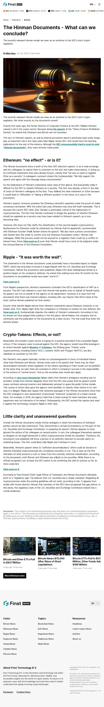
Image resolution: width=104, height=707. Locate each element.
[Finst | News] (12, 4)
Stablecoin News (46, 639)
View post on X (31, 241)
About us (77, 639)
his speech (59, 129)
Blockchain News (46, 624)
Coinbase (47, 347)
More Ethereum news (15, 575)
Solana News (9, 644)
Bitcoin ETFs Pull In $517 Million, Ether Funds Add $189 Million (87, 561)
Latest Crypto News (82, 629)
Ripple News (9, 634)
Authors (76, 634)
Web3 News (43, 644)
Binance (34, 347)
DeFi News (43, 629)
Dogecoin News (10, 639)
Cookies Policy (23, 692)
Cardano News (10, 649)
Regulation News (46, 634)
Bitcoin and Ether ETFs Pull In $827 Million (19, 561)
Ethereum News (10, 629)
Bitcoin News (9, 624)
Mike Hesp (11, 53)
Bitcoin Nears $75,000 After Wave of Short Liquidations (51, 561)
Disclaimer (8, 692)
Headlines (77, 624)
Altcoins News (10, 654)
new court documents (28, 377)
